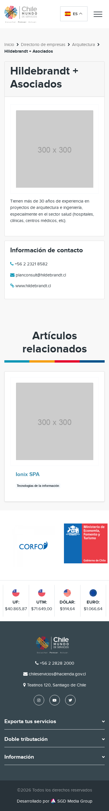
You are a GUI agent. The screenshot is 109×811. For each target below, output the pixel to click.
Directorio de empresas (43, 44)
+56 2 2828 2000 (57, 663)
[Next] (99, 436)
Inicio (9, 44)
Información (19, 757)
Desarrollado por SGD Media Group (54, 801)
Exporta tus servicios (30, 721)
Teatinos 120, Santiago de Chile (56, 685)
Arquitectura (83, 44)
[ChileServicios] (52, 644)
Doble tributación (26, 739)
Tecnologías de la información (38, 486)
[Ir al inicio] (20, 14)
